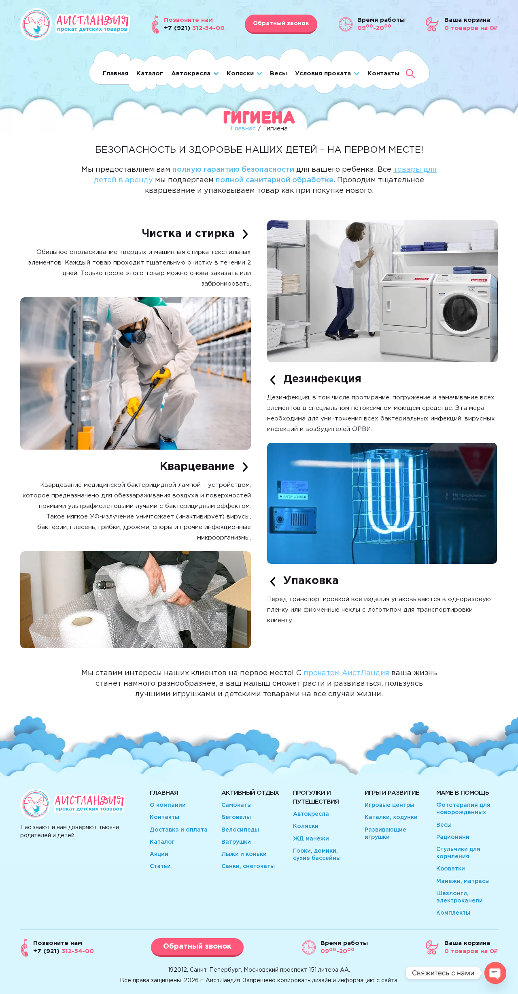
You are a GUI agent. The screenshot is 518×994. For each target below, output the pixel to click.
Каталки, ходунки (391, 817)
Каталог (149, 73)
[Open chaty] (495, 973)
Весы (278, 73)
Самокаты (236, 805)
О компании (168, 805)
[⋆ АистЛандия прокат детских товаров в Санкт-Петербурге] (75, 38)
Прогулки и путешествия (316, 797)
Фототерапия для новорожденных (463, 809)
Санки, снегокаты (248, 866)
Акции (159, 854)
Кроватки (450, 868)
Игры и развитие (392, 793)
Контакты (383, 73)
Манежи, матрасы (463, 881)
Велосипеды (240, 830)
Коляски (240, 73)
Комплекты (453, 913)
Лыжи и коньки (244, 854)
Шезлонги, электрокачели (459, 897)
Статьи (160, 866)
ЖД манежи (311, 838)
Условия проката (323, 73)
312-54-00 (63, 951)
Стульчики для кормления (458, 853)
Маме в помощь (462, 793)
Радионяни (452, 837)
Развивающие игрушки (385, 834)
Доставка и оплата (179, 830)
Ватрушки (236, 842)
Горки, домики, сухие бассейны (317, 855)
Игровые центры (389, 805)
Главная (115, 73)
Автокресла (190, 73)
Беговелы (236, 817)
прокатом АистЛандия (346, 673)
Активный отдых (250, 793)
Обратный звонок (281, 23)
